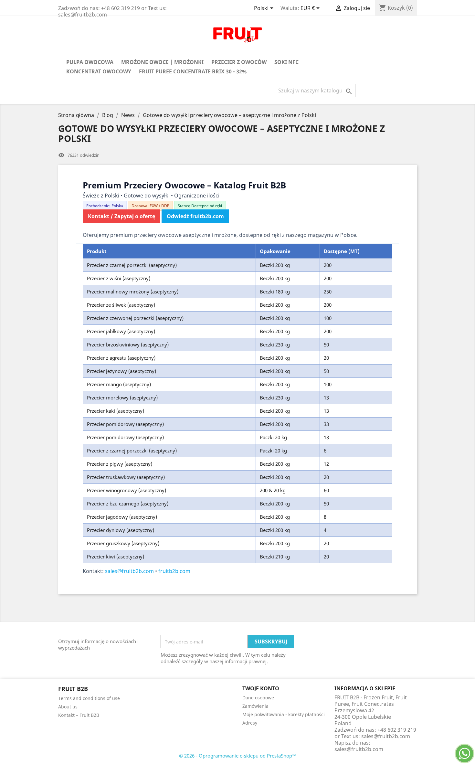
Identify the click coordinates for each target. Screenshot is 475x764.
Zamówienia (255, 706)
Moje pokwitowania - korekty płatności (283, 714)
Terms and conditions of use (89, 698)
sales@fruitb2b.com (129, 571)
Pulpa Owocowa (89, 62)
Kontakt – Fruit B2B (78, 715)
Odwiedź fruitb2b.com (195, 216)
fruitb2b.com (174, 571)
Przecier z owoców (239, 62)
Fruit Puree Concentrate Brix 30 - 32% (193, 71)
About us (68, 707)
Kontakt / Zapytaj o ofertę (121, 216)
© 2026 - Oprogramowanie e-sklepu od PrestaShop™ (237, 755)
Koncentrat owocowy (98, 71)
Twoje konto (260, 688)
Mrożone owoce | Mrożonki (162, 62)
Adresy (249, 723)
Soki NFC (286, 62)
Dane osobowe (258, 698)
